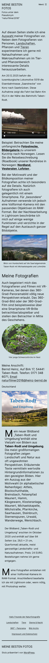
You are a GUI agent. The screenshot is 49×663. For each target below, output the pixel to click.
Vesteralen (9, 168)
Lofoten (23, 168)
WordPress (29, 652)
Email (13, 376)
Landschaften (25, 43)
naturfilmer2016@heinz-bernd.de (24, 380)
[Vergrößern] (44, 238)
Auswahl (8, 36)
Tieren (24, 47)
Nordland (23, 165)
